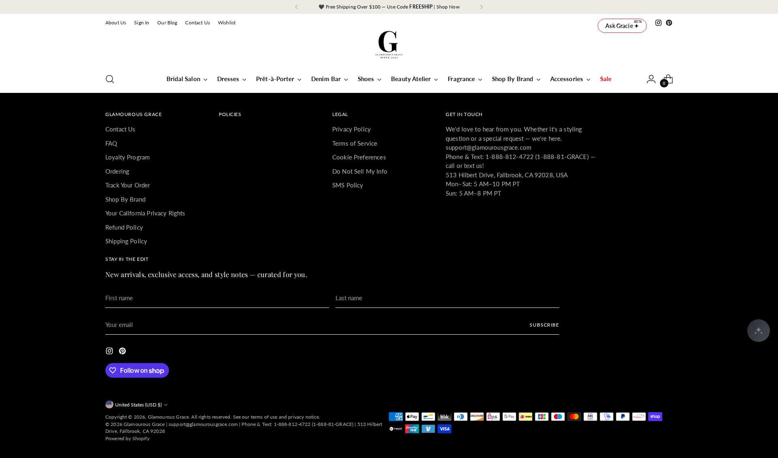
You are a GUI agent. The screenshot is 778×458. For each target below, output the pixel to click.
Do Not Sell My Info (359, 171)
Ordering (117, 171)
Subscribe (544, 324)
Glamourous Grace (168, 416)
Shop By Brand (125, 199)
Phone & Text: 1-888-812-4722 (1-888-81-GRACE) (297, 424)
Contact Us (120, 129)
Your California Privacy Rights (145, 213)
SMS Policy (347, 185)
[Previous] (297, 7)
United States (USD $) (138, 404)
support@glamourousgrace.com (203, 424)
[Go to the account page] (651, 79)
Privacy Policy (351, 129)
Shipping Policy (126, 241)
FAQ (111, 143)
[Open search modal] (110, 79)
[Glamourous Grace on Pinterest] (669, 22)
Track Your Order (127, 185)
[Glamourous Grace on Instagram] (658, 22)
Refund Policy (124, 227)
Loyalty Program (127, 157)
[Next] (481, 7)
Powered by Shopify (127, 438)
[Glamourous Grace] (389, 47)
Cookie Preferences (359, 157)
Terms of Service (354, 143)
